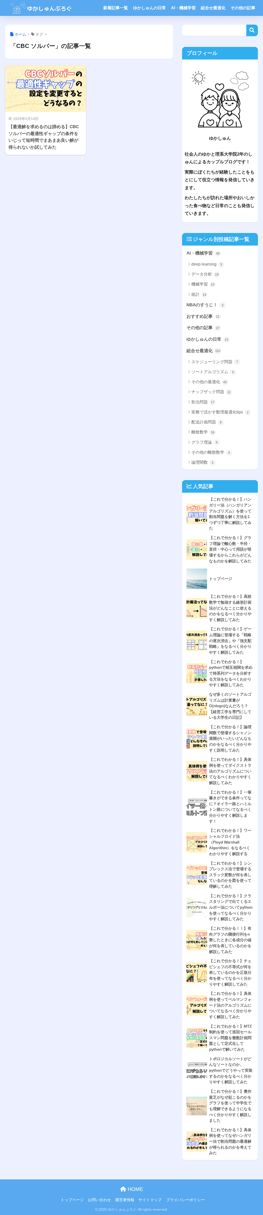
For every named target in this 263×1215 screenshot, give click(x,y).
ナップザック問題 (211, 392)
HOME (134, 1189)
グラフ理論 (204, 442)
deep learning (206, 264)
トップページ (72, 1200)
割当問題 (202, 402)
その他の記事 (243, 8)
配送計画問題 (206, 422)
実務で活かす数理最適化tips (220, 412)
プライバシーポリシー (185, 1200)
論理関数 (202, 462)
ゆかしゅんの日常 (149, 8)
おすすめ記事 (203, 316)
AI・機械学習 (183, 8)
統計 (198, 294)
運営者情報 (124, 1200)
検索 (252, 30)
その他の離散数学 (210, 452)
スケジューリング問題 (214, 362)
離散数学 (202, 432)
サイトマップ (150, 1200)
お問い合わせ (99, 1200)
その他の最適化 (209, 382)
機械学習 (202, 284)
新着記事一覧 (115, 8)
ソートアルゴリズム (212, 372)
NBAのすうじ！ (205, 304)
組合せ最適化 (213, 8)
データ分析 (205, 274)
